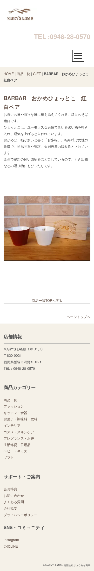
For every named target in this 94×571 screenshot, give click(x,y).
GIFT (37, 73)
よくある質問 (14, 501)
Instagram (11, 539)
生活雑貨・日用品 (17, 444)
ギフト (9, 457)
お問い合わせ (14, 495)
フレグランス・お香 (19, 438)
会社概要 (10, 508)
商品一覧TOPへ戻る (47, 300)
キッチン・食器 (15, 412)
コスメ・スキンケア (19, 431)
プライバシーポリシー (20, 514)
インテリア (12, 425)
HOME (9, 73)
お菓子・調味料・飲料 (20, 418)
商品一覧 (23, 73)
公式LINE (11, 546)
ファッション (14, 406)
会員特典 (10, 489)
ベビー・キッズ (15, 450)
